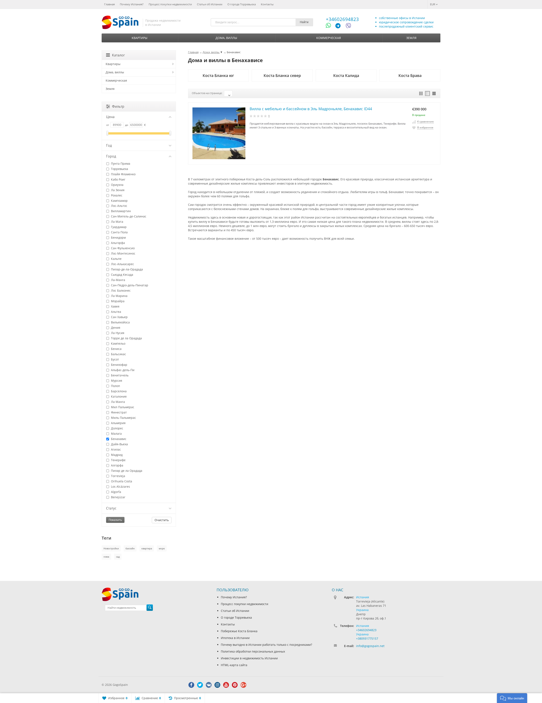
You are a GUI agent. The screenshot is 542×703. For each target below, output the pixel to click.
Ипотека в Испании (235, 638)
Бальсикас (118, 354)
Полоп (115, 386)
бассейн (130, 548)
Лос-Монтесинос (122, 253)
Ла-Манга (117, 280)
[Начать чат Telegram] (339, 26)
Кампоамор (119, 201)
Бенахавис (118, 439)
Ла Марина (118, 296)
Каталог (118, 55)
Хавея (114, 306)
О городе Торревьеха (241, 4)
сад (118, 556)
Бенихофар (118, 365)
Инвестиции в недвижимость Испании (249, 658)
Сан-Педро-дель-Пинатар (129, 285)
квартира (146, 548)
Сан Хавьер (119, 317)
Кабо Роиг (117, 179)
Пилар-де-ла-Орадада (126, 269)
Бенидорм (118, 237)
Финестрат (118, 412)
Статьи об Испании (209, 4)
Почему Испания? (132, 4)
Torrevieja (117, 476)
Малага (116, 434)
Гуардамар (118, 227)
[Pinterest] (234, 685)
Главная (109, 4)
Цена (110, 117)
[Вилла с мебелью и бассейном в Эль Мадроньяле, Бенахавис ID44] (219, 133)
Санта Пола (119, 232)
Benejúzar (117, 497)
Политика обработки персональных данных (253, 651)
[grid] (420, 93)
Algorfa (115, 492)
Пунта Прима (120, 163)
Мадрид (116, 455)
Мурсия (116, 381)
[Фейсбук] (191, 685)
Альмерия (118, 423)
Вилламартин (120, 211)
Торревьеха (119, 169)
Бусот (114, 359)
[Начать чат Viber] (348, 26)
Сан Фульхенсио (122, 248)
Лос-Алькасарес (122, 264)
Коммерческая (328, 38)
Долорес (116, 428)
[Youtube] (226, 685)
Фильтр (118, 106)
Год (109, 145)
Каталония (118, 396)
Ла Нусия (117, 333)
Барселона (118, 391)
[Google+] (243, 685)
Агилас (115, 449)
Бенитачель (119, 375)
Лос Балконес (120, 290)
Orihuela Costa (121, 481)
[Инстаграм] (217, 685)
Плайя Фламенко (123, 174)
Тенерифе (118, 460)
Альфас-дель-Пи (122, 370)
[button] (512, 698)
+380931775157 (367, 638)
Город (111, 156)
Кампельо (117, 343)
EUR (433, 4)
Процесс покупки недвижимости (170, 4)
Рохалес (116, 195)
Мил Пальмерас (122, 407)
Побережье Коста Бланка (239, 631)
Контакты (267, 4)
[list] (427, 93)
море (162, 548)
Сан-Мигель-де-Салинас (128, 216)
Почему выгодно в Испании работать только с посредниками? (266, 645)
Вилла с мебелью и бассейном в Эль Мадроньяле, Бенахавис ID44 (311, 108)
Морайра (117, 301)
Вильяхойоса (120, 322)
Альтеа (115, 312)
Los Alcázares (120, 486)
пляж (106, 556)
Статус (111, 508)
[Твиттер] (200, 685)
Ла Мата (116, 222)
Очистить (162, 520)
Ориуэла (116, 185)
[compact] (434, 93)
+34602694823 (342, 19)
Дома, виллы (226, 38)
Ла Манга (117, 402)
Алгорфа (116, 465)
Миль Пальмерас (123, 418)
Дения (115, 328)
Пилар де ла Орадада (126, 471)
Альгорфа (117, 243)
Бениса (116, 349)
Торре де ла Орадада (126, 338)
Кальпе (116, 259)
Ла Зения (117, 190)
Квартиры (139, 38)
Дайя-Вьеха (119, 444)
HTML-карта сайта (234, 665)
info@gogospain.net (370, 646)
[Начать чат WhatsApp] (330, 26)
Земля (411, 38)
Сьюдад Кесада (121, 275)
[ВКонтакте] (208, 685)
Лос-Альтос (118, 206)
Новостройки (111, 548)
